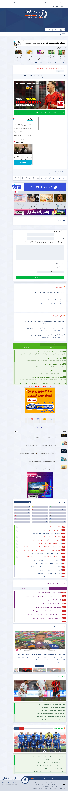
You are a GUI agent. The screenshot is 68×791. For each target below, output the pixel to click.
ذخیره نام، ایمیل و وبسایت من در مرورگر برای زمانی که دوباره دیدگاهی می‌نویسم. (59, 265)
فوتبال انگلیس (44, 512)
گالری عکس (63, 521)
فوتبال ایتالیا (27, 512)
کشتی (46, 518)
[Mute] (18, 153)
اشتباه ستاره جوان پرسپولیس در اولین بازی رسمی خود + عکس (53, 707)
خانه (65, 2)
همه (29, 502)
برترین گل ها (55, 174)
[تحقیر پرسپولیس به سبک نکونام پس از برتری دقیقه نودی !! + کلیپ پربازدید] (40, 641)
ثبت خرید (23, 162)
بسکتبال (28, 515)
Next (63, 640)
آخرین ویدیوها (58, 627)
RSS (22, 2)
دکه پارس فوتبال (58, 728)
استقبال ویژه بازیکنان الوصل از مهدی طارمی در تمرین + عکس (53, 710)
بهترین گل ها (50, 174)
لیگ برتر (28, 506)
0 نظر (52, 76)
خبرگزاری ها (57, 62)
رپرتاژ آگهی (16, 2)
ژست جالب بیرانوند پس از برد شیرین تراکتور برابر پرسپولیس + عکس (52, 719)
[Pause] (15, 153)
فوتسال (46, 506)
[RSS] (64, 287)
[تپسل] (14, 41)
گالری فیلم (45, 521)
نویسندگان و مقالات (56, 316)
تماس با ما (55, 6)
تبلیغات (35, 2)
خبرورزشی (55, 171)
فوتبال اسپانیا (62, 512)
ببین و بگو (59, 287)
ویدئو (60, 2)
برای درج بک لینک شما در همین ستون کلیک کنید (40, 387)
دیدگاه (62, 244)
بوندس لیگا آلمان (43, 174)
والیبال (64, 518)
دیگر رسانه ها (53, 2)
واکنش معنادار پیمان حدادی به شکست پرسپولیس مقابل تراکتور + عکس (51, 713)
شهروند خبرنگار (43, 2)
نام (63, 234)
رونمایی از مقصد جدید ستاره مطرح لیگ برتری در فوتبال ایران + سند (52, 704)
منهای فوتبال (45, 515)
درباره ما (8, 2)
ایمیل (62, 238)
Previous (16, 640)
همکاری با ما (63, 6)
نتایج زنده (39, 428)
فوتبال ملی (63, 506)
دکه (29, 521)
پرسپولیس (45, 509)
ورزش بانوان (27, 518)
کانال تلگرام (33, 778)
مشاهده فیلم (40, 666)
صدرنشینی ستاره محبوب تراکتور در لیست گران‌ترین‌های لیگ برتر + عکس (51, 716)
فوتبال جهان (27, 509)
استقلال (63, 509)
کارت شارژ (29, 2)
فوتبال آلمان (63, 515)
